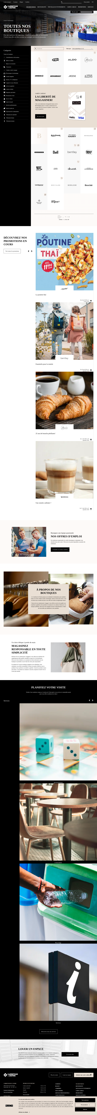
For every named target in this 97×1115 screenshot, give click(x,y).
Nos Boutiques (31, 7)
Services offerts (81, 1095)
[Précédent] (28, 251)
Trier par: (68, 48)
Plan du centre (75, 12)
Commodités (58, 862)
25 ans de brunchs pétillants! (45, 433)
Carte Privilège (59, 1095)
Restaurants (41, 7)
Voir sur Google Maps (8, 1092)
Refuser (85, 1109)
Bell (63, 153)
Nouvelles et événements (56, 7)
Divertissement (58, 782)
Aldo (80, 60)
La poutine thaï (41, 295)
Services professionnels (62, 1092)
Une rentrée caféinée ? (43, 503)
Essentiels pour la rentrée (44, 364)
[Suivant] (32, 251)
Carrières (27, 2)
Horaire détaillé (26, 1094)
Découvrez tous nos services (48, 1031)
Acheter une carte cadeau (83, 1075)
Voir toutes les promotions (12, 251)
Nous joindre (87, 2)
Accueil (5, 20)
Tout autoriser (85, 1100)
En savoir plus (40, 116)
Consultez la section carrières (60, 549)
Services (90, 7)
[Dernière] (69, 217)
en (92, 2)
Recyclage (58, 942)
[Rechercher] (62, 2)
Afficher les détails (23, 1112)
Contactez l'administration (9, 1090)
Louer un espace (7, 2)
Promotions (82, 7)
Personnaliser (84, 1104)
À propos (15, 2)
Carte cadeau (71, 7)
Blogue (21, 2)
